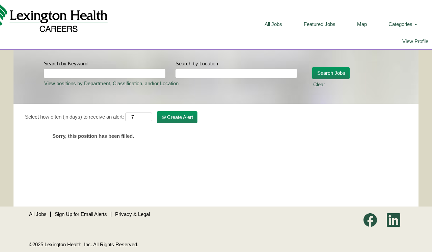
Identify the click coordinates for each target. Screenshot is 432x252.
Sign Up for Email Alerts (81, 214)
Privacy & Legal (132, 214)
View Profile (415, 41)
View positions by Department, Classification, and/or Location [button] (111, 83)
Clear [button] (319, 84)
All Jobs (273, 24)
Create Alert (179, 117)
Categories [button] (401, 24)
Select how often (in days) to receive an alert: (74, 117)
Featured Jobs (319, 24)
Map (362, 24)
